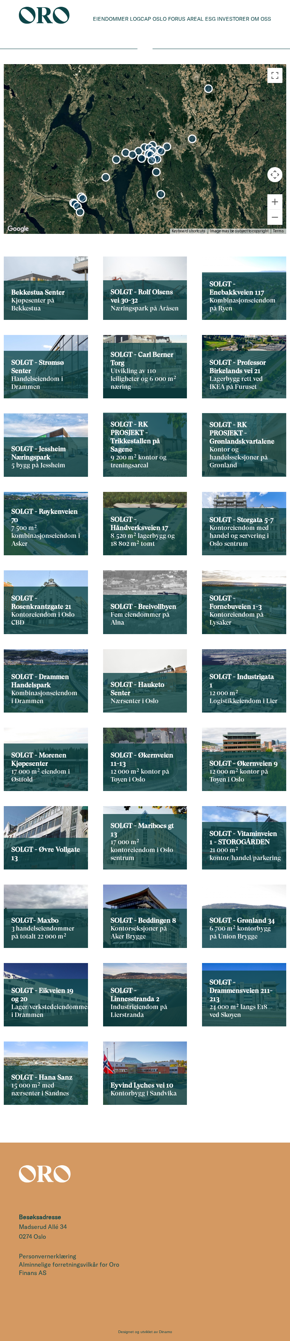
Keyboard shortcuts (188, 231)
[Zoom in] (274, 201)
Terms (278, 231)
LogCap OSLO (148, 19)
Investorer (233, 19)
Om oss (261, 19)
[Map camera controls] (274, 174)
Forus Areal (186, 19)
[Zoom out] (274, 217)
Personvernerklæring (47, 1256)
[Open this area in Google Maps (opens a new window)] (18, 229)
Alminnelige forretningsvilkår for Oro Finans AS (69, 1268)
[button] (192, 138)
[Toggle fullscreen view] (274, 75)
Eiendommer (110, 19)
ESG (210, 19)
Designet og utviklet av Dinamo (145, 1332)
